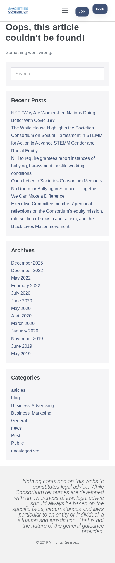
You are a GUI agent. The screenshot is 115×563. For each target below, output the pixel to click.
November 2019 (27, 338)
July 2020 (20, 293)
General (19, 420)
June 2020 (21, 300)
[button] (64, 10)
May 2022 (21, 278)
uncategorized (25, 451)
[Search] (96, 74)
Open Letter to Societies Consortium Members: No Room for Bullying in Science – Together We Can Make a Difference (57, 188)
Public (17, 443)
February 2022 (25, 285)
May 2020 (21, 308)
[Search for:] (57, 73)
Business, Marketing (31, 413)
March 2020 (23, 323)
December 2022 (27, 270)
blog (15, 397)
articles (18, 390)
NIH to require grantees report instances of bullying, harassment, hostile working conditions (53, 166)
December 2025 (27, 263)
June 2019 (21, 346)
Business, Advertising (32, 405)
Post (15, 435)
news (16, 428)
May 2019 (21, 353)
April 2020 (21, 316)
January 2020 (24, 331)
